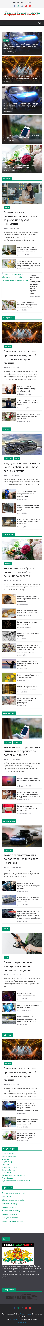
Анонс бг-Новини (8, 1154)
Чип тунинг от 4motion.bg (11, 1211)
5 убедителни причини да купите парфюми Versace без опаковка (28, 402)
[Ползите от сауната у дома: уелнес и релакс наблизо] (9, 689)
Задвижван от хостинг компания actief (16, 1181)
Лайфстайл (7, 346)
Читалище (5, 1159)
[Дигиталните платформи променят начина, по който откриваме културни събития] (22, 70)
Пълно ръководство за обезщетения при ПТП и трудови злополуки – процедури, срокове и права (20, 105)
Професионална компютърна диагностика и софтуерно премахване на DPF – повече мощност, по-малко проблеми (28, 914)
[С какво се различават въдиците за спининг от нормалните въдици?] (22, 943)
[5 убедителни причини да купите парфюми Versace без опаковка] (9, 404)
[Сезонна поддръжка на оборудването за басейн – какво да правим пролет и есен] (15, 286)
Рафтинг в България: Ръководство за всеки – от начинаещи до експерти (27, 1019)
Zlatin (17, 228)
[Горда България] (18, 1244)
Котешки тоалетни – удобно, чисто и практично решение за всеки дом (28, 598)
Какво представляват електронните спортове (26, 995)
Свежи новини (7, 1173)
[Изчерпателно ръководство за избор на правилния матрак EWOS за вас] (9, 523)
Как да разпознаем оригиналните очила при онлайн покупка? (26, 388)
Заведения (7, 42)
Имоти (17, 458)
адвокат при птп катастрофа (12, 1221)
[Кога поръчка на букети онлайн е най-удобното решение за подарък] (22, 159)
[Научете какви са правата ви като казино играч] (9, 1008)
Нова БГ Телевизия (9, 1156)
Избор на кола (7, 1196)
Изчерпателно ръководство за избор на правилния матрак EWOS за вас (28, 521)
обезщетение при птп (10, 1218)
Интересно (7, 563)
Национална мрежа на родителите (14, 1175)
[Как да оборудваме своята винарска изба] (9, 625)
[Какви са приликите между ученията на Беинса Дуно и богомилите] (9, 665)
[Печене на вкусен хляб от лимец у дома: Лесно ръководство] (9, 702)
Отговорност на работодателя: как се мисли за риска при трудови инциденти (21, 218)
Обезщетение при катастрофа (13, 1200)
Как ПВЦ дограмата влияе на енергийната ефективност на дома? (28, 507)
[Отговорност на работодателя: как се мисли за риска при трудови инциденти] (22, 193)
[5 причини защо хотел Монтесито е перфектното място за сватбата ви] (9, 306)
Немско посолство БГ (10, 1167)
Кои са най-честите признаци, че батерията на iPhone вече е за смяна (28, 780)
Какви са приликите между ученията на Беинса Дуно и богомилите (27, 663)
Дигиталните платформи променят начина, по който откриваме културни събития (22, 77)
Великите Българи (8, 1170)
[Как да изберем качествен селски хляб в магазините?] (9, 613)
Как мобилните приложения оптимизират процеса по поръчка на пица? (21, 47)
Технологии (17, 42)
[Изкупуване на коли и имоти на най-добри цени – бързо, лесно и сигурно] (22, 444)
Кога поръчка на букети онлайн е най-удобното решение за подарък (19, 166)
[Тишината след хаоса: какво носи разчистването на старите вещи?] (9, 495)
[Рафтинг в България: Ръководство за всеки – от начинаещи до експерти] (9, 1020)
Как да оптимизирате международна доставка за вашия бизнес (27, 808)
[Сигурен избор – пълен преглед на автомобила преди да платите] (9, 887)
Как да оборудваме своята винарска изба (27, 623)
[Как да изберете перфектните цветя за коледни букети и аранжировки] (9, 418)
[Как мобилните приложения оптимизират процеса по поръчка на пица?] (22, 33)
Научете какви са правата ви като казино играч (28, 1006)
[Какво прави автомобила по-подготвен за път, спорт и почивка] (22, 836)
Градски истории (8, 1162)
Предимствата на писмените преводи (28, 634)
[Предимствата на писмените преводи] (9, 636)
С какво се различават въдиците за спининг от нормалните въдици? (19, 966)
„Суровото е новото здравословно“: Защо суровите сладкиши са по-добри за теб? (28, 263)
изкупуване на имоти (9, 1214)
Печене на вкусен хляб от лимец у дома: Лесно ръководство (26, 700)
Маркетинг (6, 1164)
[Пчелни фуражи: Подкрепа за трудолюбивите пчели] (9, 678)
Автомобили (8, 458)
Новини (7, 207)
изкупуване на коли (9, 1207)
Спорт (6, 957)
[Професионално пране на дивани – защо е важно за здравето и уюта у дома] (9, 251)
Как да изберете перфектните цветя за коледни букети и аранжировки (28, 416)
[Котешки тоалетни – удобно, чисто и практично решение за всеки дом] (9, 600)
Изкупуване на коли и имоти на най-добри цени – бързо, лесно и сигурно (22, 467)
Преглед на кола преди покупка (13, 1193)
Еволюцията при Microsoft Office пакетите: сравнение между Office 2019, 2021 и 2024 (28, 794)
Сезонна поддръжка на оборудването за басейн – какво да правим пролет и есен (35, 284)
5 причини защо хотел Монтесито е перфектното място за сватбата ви (27, 304)
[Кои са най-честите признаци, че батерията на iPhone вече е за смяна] (9, 782)
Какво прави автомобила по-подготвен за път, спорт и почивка (21, 858)
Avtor (18, 52)
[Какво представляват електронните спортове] (9, 996)
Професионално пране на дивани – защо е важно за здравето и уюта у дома (27, 249)
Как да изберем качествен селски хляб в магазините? (27, 611)
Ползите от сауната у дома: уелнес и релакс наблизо (27, 688)
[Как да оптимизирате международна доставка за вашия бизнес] (9, 810)
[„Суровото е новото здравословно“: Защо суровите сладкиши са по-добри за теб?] (9, 265)
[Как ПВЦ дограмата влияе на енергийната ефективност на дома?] (9, 509)
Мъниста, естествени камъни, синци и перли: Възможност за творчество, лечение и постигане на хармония (28, 648)
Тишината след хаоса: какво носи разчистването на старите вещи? (27, 494)
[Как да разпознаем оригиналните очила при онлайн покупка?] (9, 390)
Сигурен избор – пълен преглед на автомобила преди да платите (28, 885)
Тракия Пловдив (8, 1178)
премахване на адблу (9, 1204)
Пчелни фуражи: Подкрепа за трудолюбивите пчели (28, 676)
